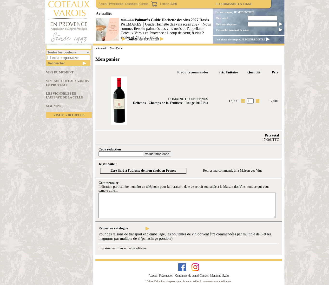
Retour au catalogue (113, 228)
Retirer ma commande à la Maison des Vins (232, 170)
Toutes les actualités (143, 39)
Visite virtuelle (69, 115)
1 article (168, 4)
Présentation (116, 4)
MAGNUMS (54, 106)
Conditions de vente (186, 275)
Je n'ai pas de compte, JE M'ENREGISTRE (240, 39)
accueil (102, 48)
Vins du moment (60, 72)
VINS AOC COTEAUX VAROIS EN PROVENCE (67, 83)
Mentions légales (220, 275)
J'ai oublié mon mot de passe (232, 29)
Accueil (103, 4)
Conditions (131, 4)
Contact (143, 4)
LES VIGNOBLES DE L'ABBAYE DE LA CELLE (64, 95)
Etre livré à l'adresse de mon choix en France (143, 170)
